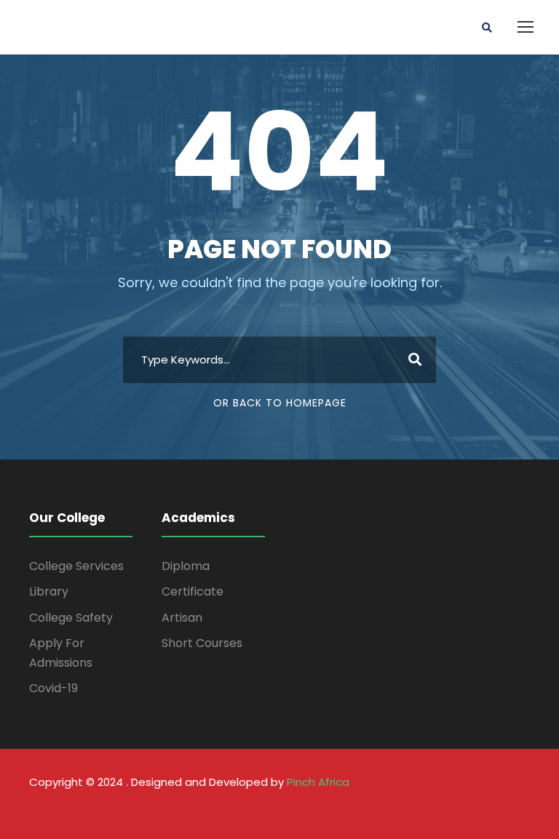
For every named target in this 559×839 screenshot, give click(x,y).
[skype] (466, 803)
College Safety (71, 617)
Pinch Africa (318, 782)
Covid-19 (53, 688)
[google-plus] (409, 803)
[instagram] (523, 803)
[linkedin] (438, 803)
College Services (76, 566)
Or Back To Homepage (279, 403)
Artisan (182, 617)
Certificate (192, 591)
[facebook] (381, 803)
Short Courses (202, 643)
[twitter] (494, 803)
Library (48, 591)
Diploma (186, 566)
